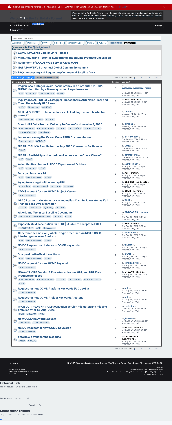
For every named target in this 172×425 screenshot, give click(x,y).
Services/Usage (74, 43)
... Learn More (120, 7)
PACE (41, 314)
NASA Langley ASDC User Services (28, 371)
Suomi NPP (44, 132)
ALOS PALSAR (26, 228)
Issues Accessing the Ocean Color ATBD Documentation (54, 137)
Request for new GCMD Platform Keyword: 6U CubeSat (53, 288)
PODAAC (50, 119)
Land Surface (74, 128)
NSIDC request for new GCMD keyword (43, 263)
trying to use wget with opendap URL (41, 182)
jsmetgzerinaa (131, 155)
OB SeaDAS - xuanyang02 (130, 337)
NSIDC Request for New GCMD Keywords (44, 328)
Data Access (49, 228)
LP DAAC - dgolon (133, 272)
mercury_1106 (131, 137)
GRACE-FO (35, 207)
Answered (16, 43)
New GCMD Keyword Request (37, 318)
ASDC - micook (132, 99)
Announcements (26, 128)
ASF (21, 93)
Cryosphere (24, 323)
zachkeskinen (131, 164)
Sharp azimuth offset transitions (39, 254)
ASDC (22, 107)
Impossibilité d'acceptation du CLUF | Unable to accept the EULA (59, 224)
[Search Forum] (159, 37)
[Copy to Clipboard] (1, 419)
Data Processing (46, 93)
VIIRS (22, 283)
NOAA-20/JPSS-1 (92, 128)
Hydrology (48, 207)
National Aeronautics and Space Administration (24, 374)
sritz (126, 288)
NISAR (60, 93)
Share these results (45, 77)
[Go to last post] (122, 90)
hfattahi (128, 254)
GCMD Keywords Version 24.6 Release (43, 52)
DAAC (45, 43)
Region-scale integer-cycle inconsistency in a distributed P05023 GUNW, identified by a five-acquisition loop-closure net (61, 87)
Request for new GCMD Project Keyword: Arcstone (50, 297)
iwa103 (127, 146)
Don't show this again (17, 29)
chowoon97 (130, 232)
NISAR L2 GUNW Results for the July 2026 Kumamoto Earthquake (60, 146)
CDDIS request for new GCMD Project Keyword (48, 191)
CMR (21, 314)
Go (40, 405)
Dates (90, 43)
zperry (127, 112)
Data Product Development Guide (35, 216)
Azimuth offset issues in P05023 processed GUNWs (52, 164)
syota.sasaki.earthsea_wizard (136, 88)
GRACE (23, 207)
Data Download (26, 119)
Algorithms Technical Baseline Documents (45, 212)
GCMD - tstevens (132, 191)
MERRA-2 (68, 186)
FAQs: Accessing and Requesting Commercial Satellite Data (56, 72)
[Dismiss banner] (164, 7)
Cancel (32, 405)
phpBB (139, 369)
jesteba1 (128, 124)
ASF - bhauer (131, 173)
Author (102, 43)
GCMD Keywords (27, 195)
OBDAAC (40, 141)
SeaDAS (32, 341)
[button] (130, 77)
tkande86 (129, 245)
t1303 (127, 200)
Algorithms (31, 93)
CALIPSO (46, 107)
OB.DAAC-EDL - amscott (136, 212)
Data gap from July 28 (32, 173)
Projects (57, 43)
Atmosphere (33, 107)
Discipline (31, 43)
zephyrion (129, 306)
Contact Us (159, 367)
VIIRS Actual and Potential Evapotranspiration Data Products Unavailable (65, 57)
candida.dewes (131, 263)
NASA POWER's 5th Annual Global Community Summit (53, 67)
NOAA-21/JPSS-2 (27, 132)
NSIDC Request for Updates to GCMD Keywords (49, 245)
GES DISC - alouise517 (135, 182)
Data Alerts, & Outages (38, 47)
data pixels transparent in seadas (39, 337)
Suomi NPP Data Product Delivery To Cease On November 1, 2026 (60, 124)
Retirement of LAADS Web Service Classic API (48, 62)
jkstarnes (129, 318)
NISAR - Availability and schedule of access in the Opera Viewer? (60, 155)
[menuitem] (103, 363)
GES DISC (56, 186)
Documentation (26, 141)
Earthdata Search (45, 128)
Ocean (39, 119)
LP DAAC (61, 128)
